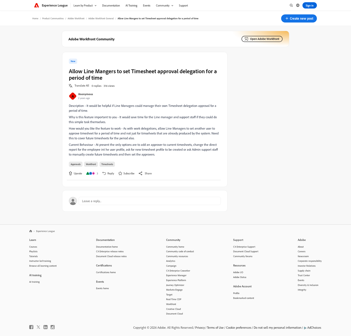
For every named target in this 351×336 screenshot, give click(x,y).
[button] (299, 18)
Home (35, 18)
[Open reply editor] (144, 200)
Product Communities (53, 18)
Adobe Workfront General (101, 18)
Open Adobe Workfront (264, 39)
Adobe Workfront (76, 18)
